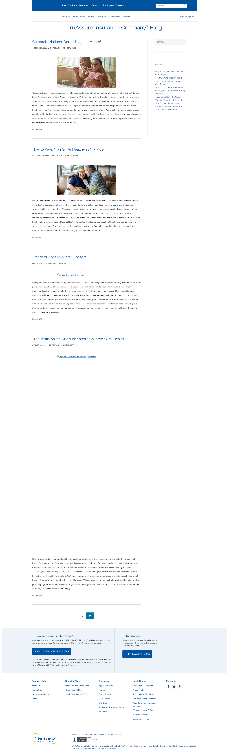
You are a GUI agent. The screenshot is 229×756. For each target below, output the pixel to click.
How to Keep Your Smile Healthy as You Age (68, 149)
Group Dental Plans (74, 690)
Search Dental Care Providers (51, 651)
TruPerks (103, 711)
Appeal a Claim (106, 685)
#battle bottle (69, 345)
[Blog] (174, 686)
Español (126, 16)
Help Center (104, 698)
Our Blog (103, 703)
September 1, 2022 (40, 156)
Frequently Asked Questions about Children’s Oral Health (78, 339)
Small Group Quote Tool (76, 694)
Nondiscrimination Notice (144, 698)
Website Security (140, 714)
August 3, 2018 (38, 345)
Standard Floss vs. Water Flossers (59, 257)
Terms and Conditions (143, 685)
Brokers (120, 5)
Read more (37, 130)
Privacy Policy (139, 690)
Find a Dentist (79, 16)
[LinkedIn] (180, 686)
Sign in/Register (187, 16)
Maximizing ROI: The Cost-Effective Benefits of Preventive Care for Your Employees (170, 100)
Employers (108, 5)
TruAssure (48, 5)
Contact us (37, 690)
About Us (65, 16)
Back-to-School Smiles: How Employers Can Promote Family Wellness (170, 90)
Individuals (55, 48)
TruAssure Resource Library (111, 707)
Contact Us (114, 16)
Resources (102, 16)
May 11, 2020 (37, 263)
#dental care (69, 48)
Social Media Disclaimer (144, 694)
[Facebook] (168, 686)
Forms (91, 16)
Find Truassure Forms (137, 654)
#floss (62, 263)
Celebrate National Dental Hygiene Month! (66, 42)
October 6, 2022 (39, 48)
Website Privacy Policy (143, 710)
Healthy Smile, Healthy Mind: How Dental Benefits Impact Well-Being (168, 81)
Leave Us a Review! (141, 719)
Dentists (96, 5)
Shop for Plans (69, 5)
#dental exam (71, 156)
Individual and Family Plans (77, 685)
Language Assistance (41, 694)
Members (84, 5)
